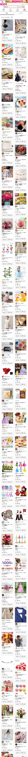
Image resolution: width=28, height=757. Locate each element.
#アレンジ (6, 107)
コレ (5, 40)
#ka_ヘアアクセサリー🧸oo (20, 572)
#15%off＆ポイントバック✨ (20, 305)
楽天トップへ (24, 4)
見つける (10, 10)
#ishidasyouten (19, 426)
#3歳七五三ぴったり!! (20, 625)
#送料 (16, 549)
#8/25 (5, 209)
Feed (3, 10)
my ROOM (24, 10)
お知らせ (17, 10)
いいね (11, 40)
